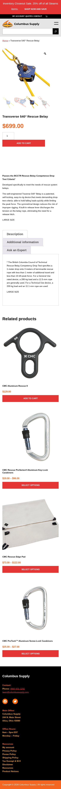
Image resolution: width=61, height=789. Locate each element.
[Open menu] (56, 23)
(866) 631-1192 (17, 689)
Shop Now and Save (35, 9)
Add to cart (24, 143)
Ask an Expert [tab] (17, 250)
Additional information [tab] (23, 242)
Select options (30, 485)
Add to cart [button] (30, 398)
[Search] (56, 31)
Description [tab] (15, 234)
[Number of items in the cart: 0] (46, 16)
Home (5, 40)
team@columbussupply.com (15, 692)
